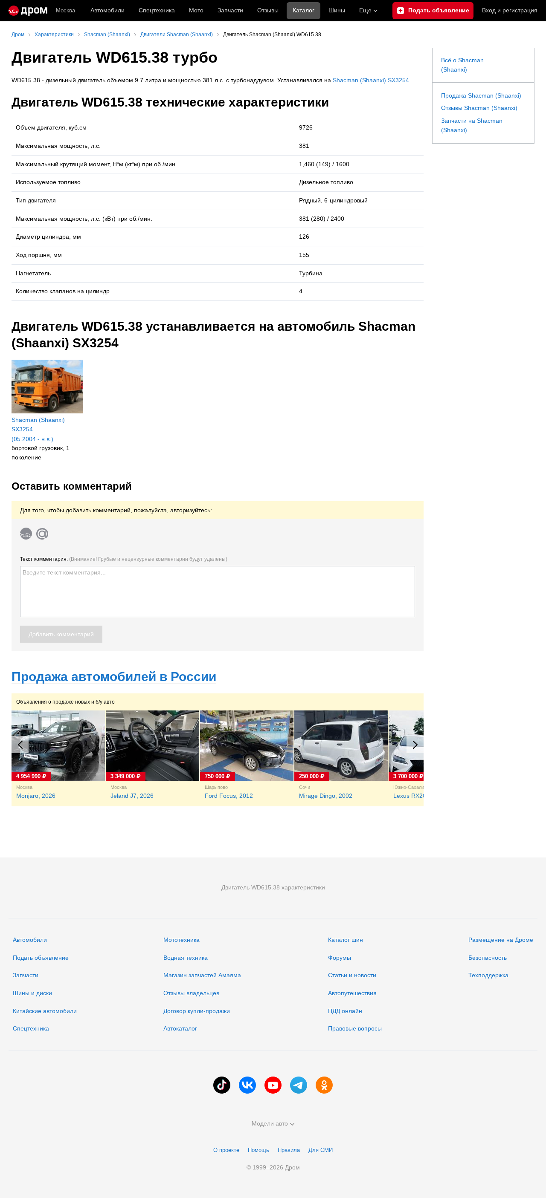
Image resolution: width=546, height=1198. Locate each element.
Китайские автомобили (45, 1010)
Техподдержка (488, 975)
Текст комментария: (123, 559)
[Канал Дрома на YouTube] (273, 1085)
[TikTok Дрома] (221, 1085)
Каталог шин (345, 939)
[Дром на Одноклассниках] (324, 1085)
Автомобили (107, 10)
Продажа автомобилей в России (114, 677)
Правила (289, 1150)
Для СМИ (320, 1150)
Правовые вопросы (355, 1028)
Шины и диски (32, 993)
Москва (65, 10)
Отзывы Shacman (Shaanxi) (479, 107)
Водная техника (185, 957)
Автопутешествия (352, 993)
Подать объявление (41, 957)
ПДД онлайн (345, 1010)
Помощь (258, 1150)
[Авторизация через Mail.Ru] (42, 534)
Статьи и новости (352, 975)
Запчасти (230, 10)
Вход (509, 10)
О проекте (226, 1150)
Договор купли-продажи (196, 1010)
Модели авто (270, 1123)
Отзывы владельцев (191, 993)
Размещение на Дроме (500, 939)
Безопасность (487, 957)
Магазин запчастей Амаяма (202, 975)
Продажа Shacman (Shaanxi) (481, 95)
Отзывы (268, 10)
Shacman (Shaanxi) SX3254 (371, 80)
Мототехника (181, 939)
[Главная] (28, 10)
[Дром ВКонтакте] (247, 1085)
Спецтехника (31, 1028)
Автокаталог (180, 1028)
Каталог (303, 10)
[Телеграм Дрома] (298, 1085)
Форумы (339, 957)
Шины (336, 10)
